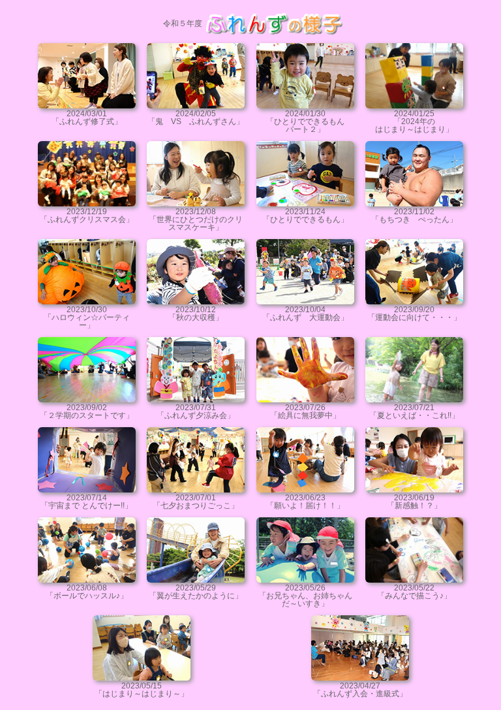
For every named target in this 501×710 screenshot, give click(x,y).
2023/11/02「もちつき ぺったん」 (414, 215)
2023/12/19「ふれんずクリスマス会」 (87, 215)
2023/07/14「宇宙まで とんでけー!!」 (86, 501)
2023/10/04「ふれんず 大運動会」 (305, 313)
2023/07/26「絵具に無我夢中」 (305, 411)
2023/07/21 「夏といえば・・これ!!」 (414, 411)
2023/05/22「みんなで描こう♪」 (414, 591)
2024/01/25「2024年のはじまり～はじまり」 (414, 121)
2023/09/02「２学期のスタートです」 (87, 411)
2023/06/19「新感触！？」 (414, 501)
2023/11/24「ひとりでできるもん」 (305, 215)
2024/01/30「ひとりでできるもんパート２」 (305, 121)
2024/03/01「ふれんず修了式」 (87, 117)
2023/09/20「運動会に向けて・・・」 (414, 313)
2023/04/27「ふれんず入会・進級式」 (360, 689)
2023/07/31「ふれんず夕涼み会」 (196, 411)
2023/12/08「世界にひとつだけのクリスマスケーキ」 (196, 219)
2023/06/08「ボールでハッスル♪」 (87, 591)
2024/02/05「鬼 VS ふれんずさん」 (195, 117)
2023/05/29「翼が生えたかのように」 (196, 591)
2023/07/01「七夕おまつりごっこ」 (196, 501)
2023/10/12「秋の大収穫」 (195, 313)
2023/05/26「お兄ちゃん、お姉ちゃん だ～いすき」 (309, 595)
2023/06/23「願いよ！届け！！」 (305, 501)
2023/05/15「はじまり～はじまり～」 (142, 689)
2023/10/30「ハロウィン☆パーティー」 (87, 317)
